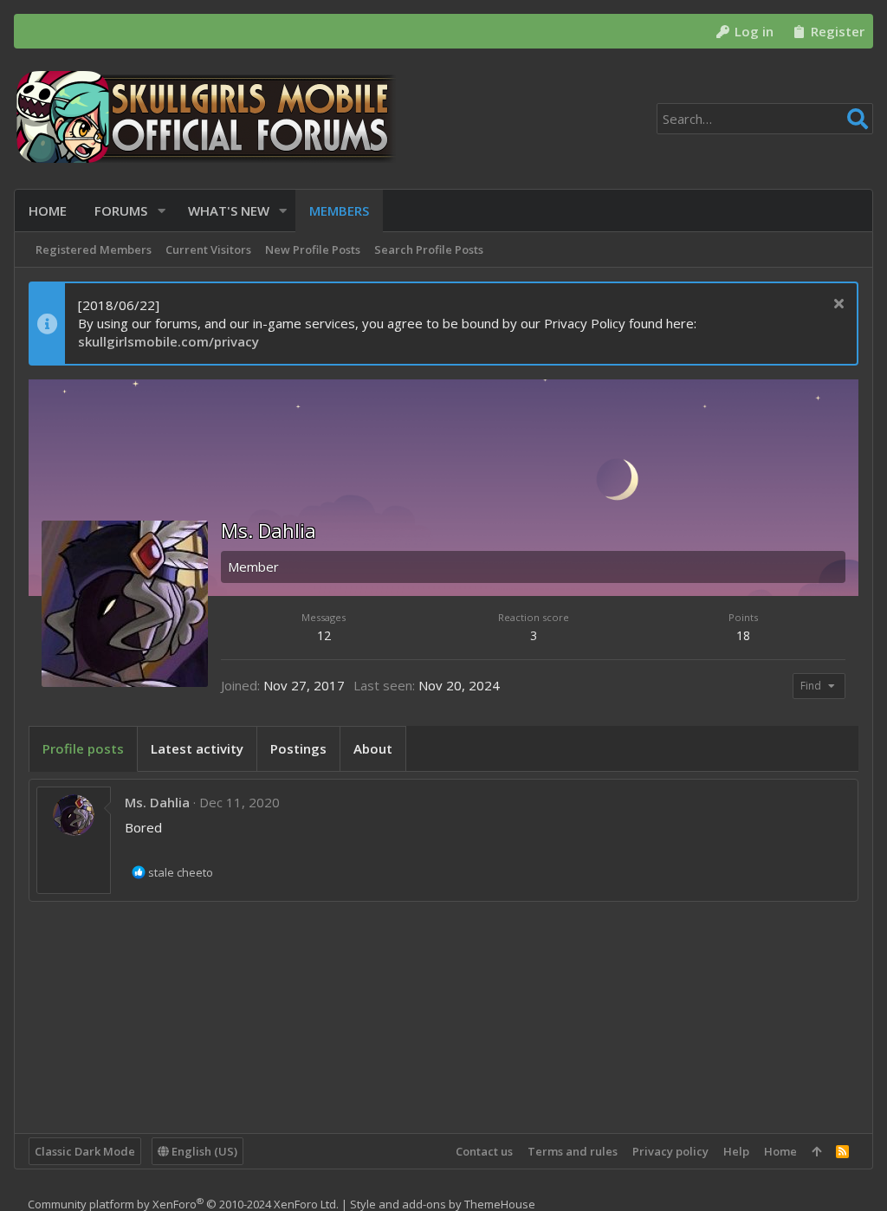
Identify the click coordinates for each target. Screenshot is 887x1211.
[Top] (816, 1151)
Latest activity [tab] (197, 748)
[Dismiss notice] (836, 305)
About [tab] (372, 748)
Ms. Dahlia (157, 802)
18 (743, 635)
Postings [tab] (298, 748)
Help (736, 1151)
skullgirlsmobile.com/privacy (168, 341)
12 (324, 635)
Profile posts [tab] (83, 748)
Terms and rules (573, 1151)
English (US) (203, 1151)
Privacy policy (670, 1151)
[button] (161, 211)
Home (780, 1151)
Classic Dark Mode (85, 1151)
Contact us (484, 1151)
